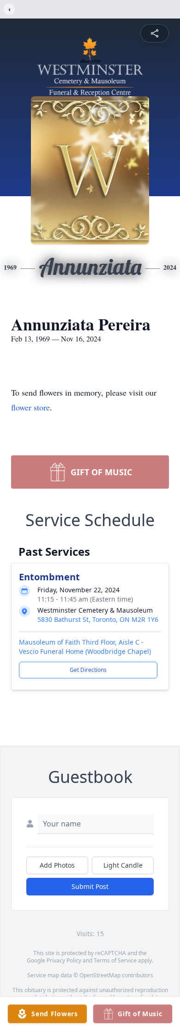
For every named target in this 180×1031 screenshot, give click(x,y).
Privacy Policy (64, 960)
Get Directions (88, 670)
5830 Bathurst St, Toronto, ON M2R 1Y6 (97, 619)
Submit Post (90, 886)
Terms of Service (115, 960)
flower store (30, 407)
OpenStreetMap (99, 975)
